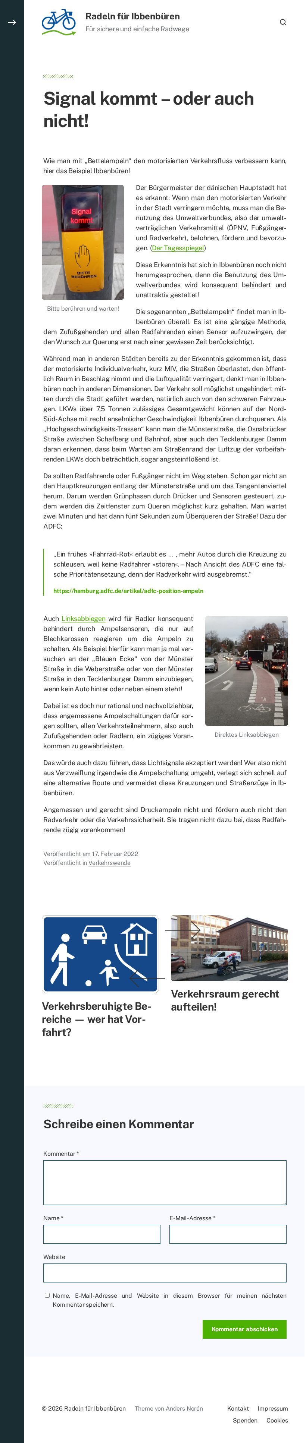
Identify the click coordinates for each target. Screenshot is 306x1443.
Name (53, 1218)
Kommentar (61, 1153)
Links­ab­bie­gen (84, 618)
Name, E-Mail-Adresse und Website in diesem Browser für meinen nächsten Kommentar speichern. (170, 1300)
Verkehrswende (109, 862)
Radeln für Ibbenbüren (132, 16)
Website (54, 1256)
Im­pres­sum (272, 1408)
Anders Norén (184, 1408)
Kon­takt (238, 1408)
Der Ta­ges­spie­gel (178, 248)
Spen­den (245, 1420)
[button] (12, 721)
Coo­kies (277, 1420)
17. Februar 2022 (115, 853)
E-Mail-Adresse (192, 1218)
